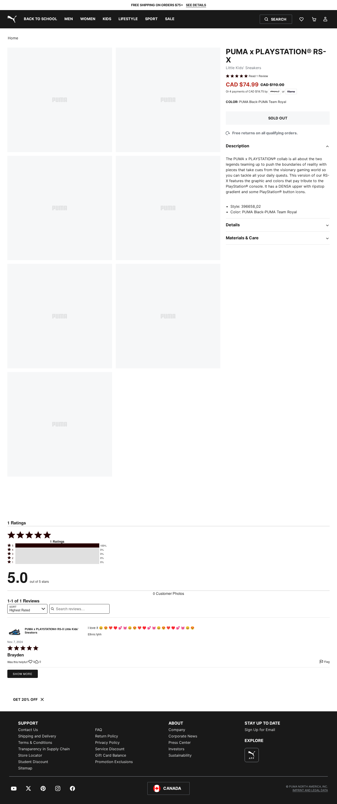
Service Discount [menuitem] (109, 749)
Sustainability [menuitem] (180, 755)
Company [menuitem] (176, 729)
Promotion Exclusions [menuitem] (114, 761)
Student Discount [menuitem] (33, 761)
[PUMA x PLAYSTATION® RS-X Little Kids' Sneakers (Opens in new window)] (14, 632)
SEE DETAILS (196, 5)
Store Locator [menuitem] (30, 755)
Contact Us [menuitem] (28, 729)
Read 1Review (258, 76)
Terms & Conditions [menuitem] (35, 742)
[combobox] (27, 609)
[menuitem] (40, 19)
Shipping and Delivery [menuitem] (37, 736)
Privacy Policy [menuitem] (107, 742)
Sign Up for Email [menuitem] (260, 729)
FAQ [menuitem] (98, 729)
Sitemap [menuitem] (25, 768)
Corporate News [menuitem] (182, 736)
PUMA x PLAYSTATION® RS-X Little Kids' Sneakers (51, 631)
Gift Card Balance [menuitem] (110, 755)
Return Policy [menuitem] (106, 736)
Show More (22, 674)
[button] (57, 545)
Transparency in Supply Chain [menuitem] (44, 749)
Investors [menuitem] (176, 749)
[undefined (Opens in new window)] (252, 755)
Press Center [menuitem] (179, 742)
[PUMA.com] (11, 19)
